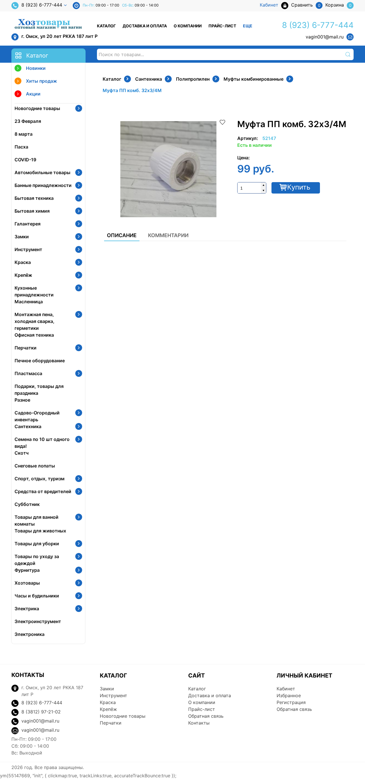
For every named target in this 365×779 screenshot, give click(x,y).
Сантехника (28, 426)
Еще (247, 25)
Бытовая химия (32, 211)
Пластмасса (28, 373)
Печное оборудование (40, 360)
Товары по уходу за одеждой (37, 560)
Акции (33, 94)
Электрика (27, 608)
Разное (22, 400)
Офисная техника (34, 335)
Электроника (29, 634)
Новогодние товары (37, 108)
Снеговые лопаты (35, 466)
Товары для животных (40, 531)
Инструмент (28, 249)
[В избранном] (222, 122)
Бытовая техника (34, 198)
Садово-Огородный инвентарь (37, 416)
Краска (23, 262)
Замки (22, 236)
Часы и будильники (37, 596)
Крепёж (23, 275)
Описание (122, 235)
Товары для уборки (37, 543)
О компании (188, 25)
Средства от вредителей (43, 491)
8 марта (24, 134)
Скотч (22, 453)
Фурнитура (27, 570)
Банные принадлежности (43, 185)
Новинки (36, 68)
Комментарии (168, 235)
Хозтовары (27, 583)
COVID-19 (25, 159)
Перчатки (25, 348)
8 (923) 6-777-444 (41, 5)
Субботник (27, 504)
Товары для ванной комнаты (36, 520)
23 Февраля (28, 121)
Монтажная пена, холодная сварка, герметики (34, 321)
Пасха (21, 147)
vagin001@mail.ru (325, 37)
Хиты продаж (41, 81)
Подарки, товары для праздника (39, 389)
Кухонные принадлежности (34, 291)
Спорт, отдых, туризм (39, 478)
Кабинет (286, 688)
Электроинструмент (38, 621)
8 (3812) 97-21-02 (41, 712)
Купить (298, 187)
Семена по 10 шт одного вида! (42, 442)
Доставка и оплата (145, 25)
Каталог (106, 25)
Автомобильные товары (42, 172)
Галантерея (27, 224)
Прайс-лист (222, 25)
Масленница (29, 301)
